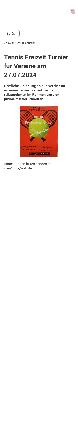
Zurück (12, 33)
